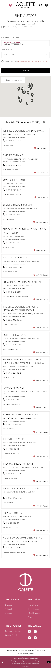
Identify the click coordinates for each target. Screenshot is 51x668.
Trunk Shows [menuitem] (33, 609)
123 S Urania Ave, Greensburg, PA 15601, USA (19, 492)
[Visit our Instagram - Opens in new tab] (35, 631)
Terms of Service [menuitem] (11, 650)
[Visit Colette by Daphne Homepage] (25, 582)
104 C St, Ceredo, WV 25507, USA (14, 183)
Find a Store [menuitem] (33, 605)
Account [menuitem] (8, 613)
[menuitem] (5, 5)
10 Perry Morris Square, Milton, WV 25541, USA (20, 159)
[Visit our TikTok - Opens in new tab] (35, 638)
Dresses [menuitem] (8, 605)
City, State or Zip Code (10, 37)
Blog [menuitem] (30, 617)
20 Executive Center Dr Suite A (14, 236)
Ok (49, 662)
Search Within (6, 49)
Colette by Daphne (18, 137)
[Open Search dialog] (40, 5)
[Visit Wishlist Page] (46, 5)
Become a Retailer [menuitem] (13, 631)
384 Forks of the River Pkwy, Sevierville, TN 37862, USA (23, 467)
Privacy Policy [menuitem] (40, 650)
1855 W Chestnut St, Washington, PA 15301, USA (21, 338)
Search (25, 70)
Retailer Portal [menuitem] (11, 635)
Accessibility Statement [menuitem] (26, 650)
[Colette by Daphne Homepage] (25, 5)
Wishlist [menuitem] (8, 609)
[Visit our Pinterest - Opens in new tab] (29, 638)
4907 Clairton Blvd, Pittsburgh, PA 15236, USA (19, 443)
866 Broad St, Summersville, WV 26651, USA (19, 134)
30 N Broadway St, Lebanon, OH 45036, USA (19, 517)
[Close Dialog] (2, 662)
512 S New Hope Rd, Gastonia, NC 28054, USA (19, 418)
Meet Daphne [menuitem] (34, 613)
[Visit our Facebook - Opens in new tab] (29, 631)
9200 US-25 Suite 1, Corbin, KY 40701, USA (18, 367)
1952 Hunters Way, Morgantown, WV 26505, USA (21, 261)
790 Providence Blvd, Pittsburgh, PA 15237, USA (20, 541)
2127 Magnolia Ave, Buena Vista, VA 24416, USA (20, 208)
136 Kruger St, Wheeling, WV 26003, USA (18, 286)
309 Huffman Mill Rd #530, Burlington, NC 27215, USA (23, 314)
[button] (5, 5)
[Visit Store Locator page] (10, 5)
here (27, 666)
